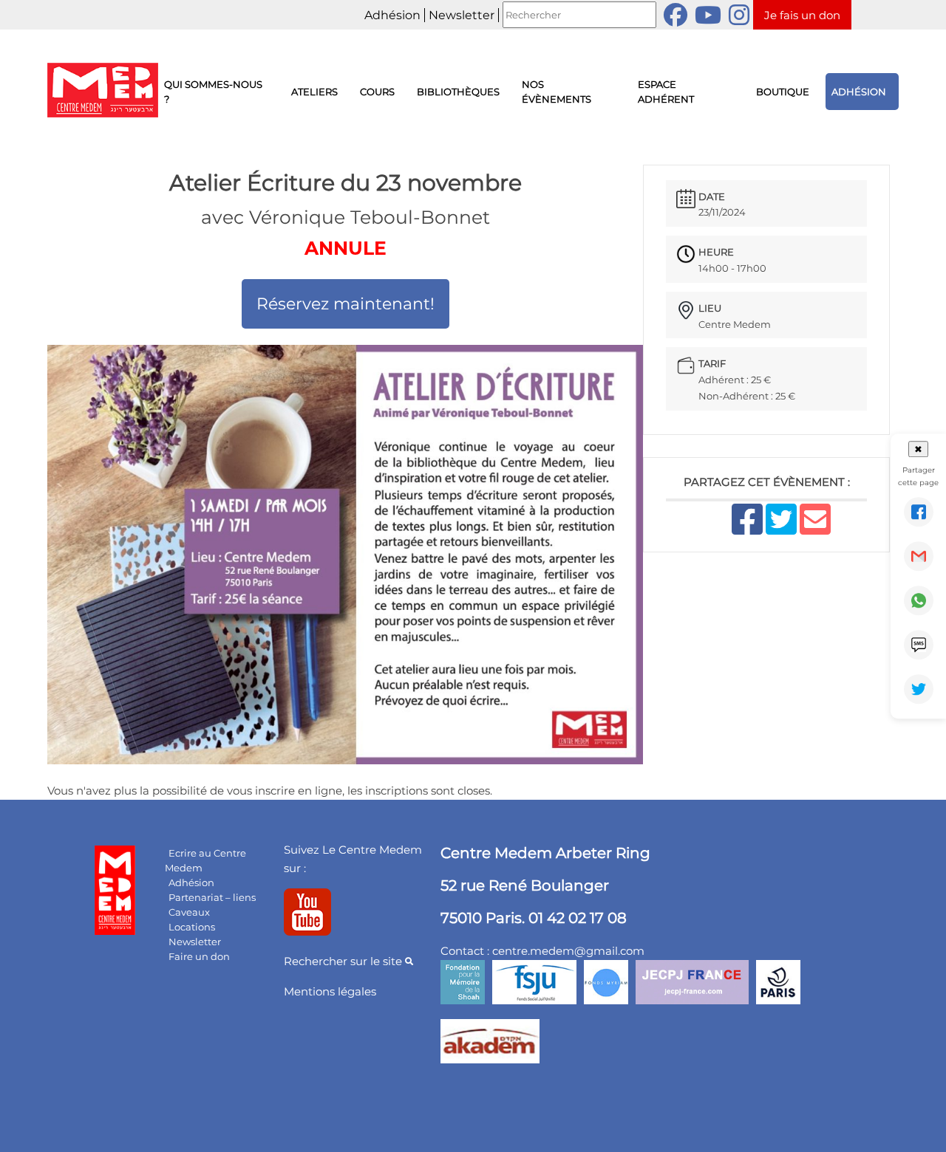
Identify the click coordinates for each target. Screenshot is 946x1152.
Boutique (782, 91)
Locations (192, 927)
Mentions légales (330, 991)
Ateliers (314, 91)
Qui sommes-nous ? (213, 91)
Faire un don (199, 956)
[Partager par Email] (918, 556)
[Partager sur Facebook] (918, 512)
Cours (377, 91)
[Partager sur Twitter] (918, 689)
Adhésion (392, 15)
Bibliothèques (458, 91)
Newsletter (461, 15)
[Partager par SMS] (918, 644)
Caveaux (189, 912)
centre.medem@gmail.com (568, 951)
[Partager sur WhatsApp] (918, 600)
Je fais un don (802, 15)
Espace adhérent (666, 91)
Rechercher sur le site (344, 961)
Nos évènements (556, 91)
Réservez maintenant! (345, 304)
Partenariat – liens (212, 897)
